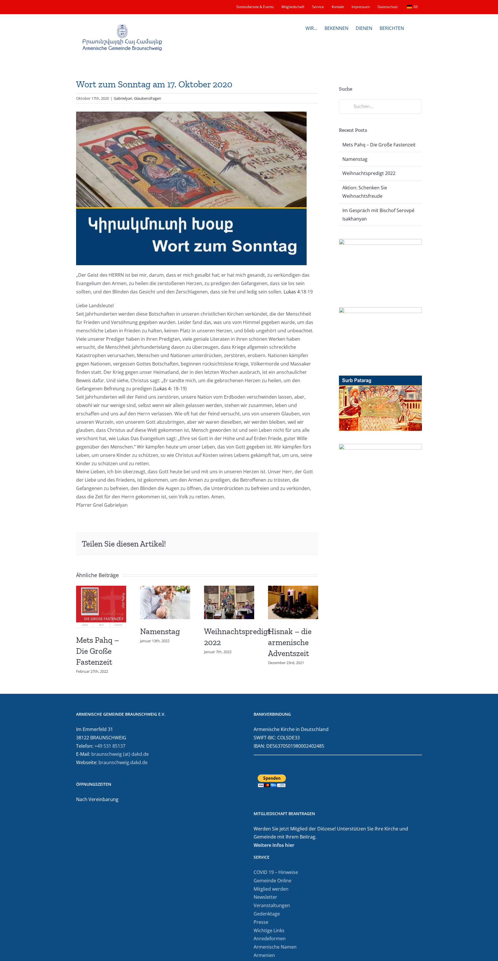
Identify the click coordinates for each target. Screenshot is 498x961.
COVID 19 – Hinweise (276, 872)
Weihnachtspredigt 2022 (368, 173)
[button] (413, 27)
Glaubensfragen (147, 98)
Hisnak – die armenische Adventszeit (290, 642)
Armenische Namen (275, 947)
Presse (261, 922)
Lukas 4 (292, 292)
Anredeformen (270, 938)
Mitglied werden (271, 889)
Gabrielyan (123, 98)
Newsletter (265, 897)
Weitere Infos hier (274, 845)
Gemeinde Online (272, 880)
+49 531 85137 (110, 746)
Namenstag (160, 631)
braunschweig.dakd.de (123, 762)
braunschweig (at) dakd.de (120, 754)
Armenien (264, 955)
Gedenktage (267, 914)
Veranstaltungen (272, 905)
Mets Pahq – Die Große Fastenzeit (97, 651)
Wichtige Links (269, 930)
